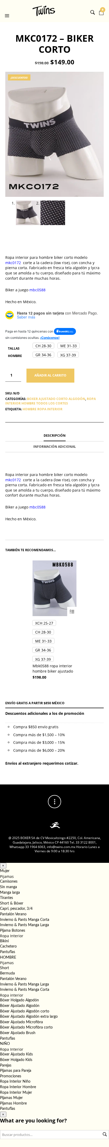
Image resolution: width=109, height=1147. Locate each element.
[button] (7, 11)
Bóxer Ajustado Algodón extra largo (29, 1017)
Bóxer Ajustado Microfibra (21, 1022)
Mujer (5, 871)
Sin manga (8, 887)
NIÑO (5, 1044)
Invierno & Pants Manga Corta (24, 920)
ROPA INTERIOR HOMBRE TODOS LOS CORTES (50, 401)
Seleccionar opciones (71, 611)
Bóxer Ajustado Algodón (19, 1006)
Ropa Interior (11, 935)
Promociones (10, 1076)
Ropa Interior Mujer (16, 1092)
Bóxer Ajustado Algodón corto (24, 1011)
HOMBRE (8, 957)
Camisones (8, 881)
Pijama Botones (12, 930)
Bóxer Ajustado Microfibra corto (26, 1027)
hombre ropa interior (42, 409)
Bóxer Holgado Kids (16, 1060)
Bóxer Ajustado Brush (17, 1033)
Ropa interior (11, 995)
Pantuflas (7, 952)
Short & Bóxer (11, 903)
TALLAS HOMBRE (15, 352)
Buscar (105, 1134)
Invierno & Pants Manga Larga (24, 925)
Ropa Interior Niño (15, 1081)
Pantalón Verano (13, 914)
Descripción (55, 435)
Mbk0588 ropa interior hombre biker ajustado (53, 668)
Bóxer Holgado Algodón (19, 1000)
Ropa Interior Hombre (18, 1087)
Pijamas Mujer (11, 1098)
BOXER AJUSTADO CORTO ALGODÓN (56, 399)
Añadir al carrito (50, 375)
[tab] (54, 435)
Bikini (4, 941)
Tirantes (6, 898)
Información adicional (54, 446)
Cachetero (8, 946)
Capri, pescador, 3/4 (16, 909)
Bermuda (7, 973)
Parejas (5, 1065)
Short (4, 968)
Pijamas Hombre (13, 1103)
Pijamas (7, 876)
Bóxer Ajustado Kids (16, 1054)
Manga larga (10, 892)
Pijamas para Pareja (15, 1071)
